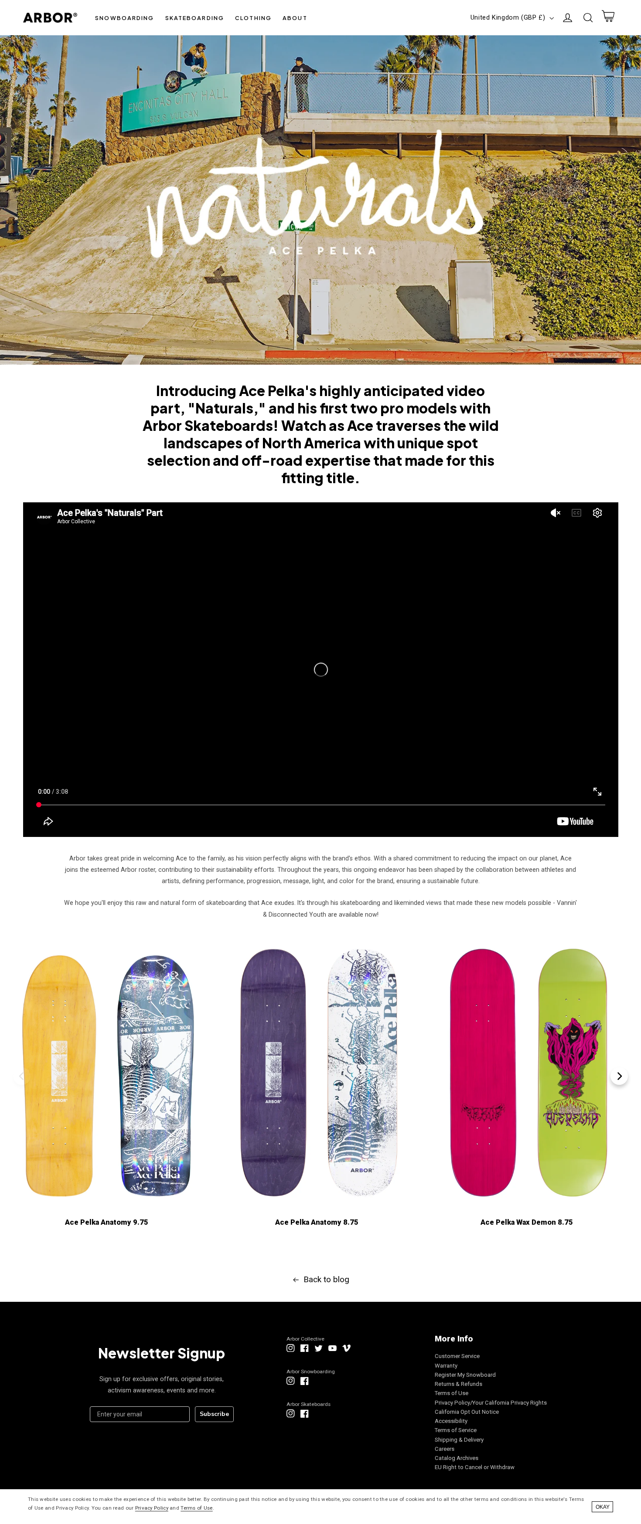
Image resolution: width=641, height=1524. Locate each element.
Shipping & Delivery (459, 1439)
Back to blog (326, 1279)
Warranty (446, 1365)
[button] (125, 18)
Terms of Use (451, 1393)
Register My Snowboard (465, 1375)
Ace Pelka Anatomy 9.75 (106, 1222)
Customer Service (457, 1356)
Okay (603, 1507)
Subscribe (214, 1414)
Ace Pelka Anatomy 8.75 (316, 1222)
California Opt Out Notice (467, 1412)
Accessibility (451, 1421)
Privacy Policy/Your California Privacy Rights (491, 1402)
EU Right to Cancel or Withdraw (475, 1467)
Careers (444, 1449)
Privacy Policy (151, 1508)
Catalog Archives (456, 1458)
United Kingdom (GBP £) (508, 17)
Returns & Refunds (458, 1384)
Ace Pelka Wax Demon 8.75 (527, 1222)
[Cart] (608, 18)
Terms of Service (456, 1430)
